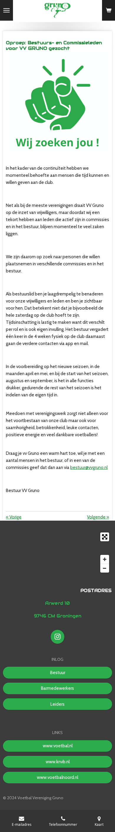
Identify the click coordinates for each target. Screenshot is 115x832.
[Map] (57, 552)
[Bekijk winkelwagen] (108, 10)
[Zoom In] (104, 559)
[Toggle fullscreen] (104, 536)
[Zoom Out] (104, 568)
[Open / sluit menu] (6, 10)
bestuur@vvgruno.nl (89, 467)
